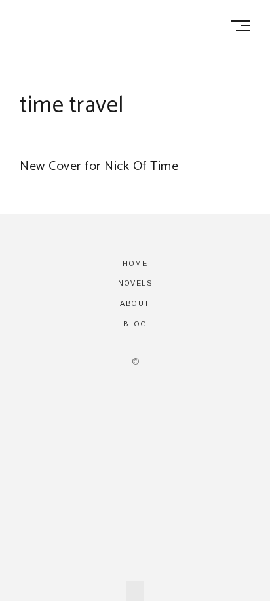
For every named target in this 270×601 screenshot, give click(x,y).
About (135, 303)
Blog (135, 324)
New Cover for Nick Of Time (99, 166)
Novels (135, 283)
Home (135, 263)
